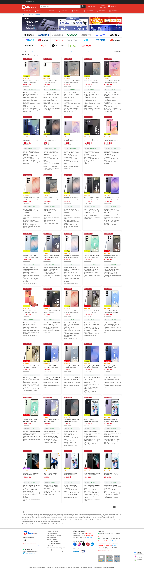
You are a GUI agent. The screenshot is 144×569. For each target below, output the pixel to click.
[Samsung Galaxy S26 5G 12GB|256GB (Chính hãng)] (72, 298)
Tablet (51, 11)
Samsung (37, 14)
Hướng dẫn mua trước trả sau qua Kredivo (57, 551)
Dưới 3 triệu (30, 51)
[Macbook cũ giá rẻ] (106, 20)
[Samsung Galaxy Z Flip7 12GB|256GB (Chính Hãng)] (31, 298)
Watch (76, 11)
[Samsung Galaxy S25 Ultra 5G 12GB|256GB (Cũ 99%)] (52, 298)
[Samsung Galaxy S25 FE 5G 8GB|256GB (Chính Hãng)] (92, 353)
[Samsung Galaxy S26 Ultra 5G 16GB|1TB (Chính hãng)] (52, 127)
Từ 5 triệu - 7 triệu (48, 51)
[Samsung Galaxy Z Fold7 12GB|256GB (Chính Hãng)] (92, 127)
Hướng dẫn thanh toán (52, 541)
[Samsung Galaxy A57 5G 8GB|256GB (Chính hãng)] (112, 407)
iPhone (39, 11)
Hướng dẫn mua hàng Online (54, 543)
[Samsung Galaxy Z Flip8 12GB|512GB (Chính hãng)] (112, 127)
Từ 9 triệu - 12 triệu (67, 51)
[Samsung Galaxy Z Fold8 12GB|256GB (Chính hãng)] (72, 127)
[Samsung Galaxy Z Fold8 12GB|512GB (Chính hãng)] (92, 68)
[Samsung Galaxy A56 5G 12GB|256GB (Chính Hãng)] (52, 461)
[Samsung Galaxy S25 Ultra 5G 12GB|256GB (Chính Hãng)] (52, 243)
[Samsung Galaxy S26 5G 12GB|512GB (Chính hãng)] (31, 243)
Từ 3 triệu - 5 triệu (38, 51)
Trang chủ (24, 14)
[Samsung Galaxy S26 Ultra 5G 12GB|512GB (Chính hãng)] (31, 185)
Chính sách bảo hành (52, 533)
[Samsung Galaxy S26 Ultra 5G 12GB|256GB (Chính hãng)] (72, 185)
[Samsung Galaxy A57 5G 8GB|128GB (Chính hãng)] (112, 461)
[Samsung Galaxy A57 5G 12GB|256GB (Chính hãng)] (92, 407)
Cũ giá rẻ (90, 11)
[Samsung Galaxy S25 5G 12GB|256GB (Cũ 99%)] (112, 353)
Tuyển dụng (50, 545)
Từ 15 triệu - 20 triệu (89, 51)
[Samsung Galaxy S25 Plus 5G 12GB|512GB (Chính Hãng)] (92, 243)
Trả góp (102, 11)
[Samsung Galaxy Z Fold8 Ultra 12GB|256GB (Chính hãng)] (112, 68)
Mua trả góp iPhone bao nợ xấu (54, 549)
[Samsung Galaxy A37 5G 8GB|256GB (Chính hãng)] (72, 461)
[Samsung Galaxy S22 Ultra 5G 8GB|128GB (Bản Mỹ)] (31, 461)
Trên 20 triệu (98, 51)
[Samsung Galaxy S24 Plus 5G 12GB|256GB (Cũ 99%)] (52, 407)
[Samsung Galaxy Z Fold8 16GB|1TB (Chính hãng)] (52, 68)
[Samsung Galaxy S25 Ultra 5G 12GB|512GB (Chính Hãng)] (92, 185)
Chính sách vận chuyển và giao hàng (56, 547)
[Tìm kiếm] (83, 6)
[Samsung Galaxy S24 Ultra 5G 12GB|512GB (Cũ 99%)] (92, 298)
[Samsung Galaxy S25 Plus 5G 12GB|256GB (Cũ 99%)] (72, 353)
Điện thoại (27, 11)
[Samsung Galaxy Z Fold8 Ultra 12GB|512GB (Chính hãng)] (72, 68)
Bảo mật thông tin (51, 537)
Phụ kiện (64, 11)
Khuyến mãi (113, 6)
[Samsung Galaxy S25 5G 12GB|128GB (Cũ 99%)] (31, 407)
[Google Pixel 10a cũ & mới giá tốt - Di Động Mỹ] (106, 28)
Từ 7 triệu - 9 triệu (57, 51)
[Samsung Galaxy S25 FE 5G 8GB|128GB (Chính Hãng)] (72, 407)
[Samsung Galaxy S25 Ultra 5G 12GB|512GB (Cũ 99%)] (112, 243)
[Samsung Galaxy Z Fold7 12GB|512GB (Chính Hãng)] (31, 127)
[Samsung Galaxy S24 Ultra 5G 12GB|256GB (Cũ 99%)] (31, 353)
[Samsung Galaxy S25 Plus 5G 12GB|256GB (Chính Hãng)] (52, 353)
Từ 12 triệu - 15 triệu (78, 51)
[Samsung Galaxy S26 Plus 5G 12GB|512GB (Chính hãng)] (112, 185)
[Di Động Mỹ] (29, 6)
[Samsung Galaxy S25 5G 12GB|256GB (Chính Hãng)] (112, 298)
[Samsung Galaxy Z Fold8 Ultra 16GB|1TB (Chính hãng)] (31, 68)
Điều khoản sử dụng (52, 539)
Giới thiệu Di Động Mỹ (52, 531)
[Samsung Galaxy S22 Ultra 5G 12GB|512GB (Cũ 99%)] (92, 461)
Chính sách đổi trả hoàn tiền (54, 535)
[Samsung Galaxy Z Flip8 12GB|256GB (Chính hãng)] (52, 185)
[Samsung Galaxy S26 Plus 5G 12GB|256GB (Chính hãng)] (72, 243)
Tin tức (114, 11)
